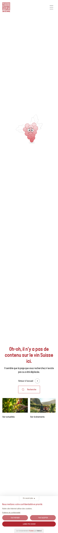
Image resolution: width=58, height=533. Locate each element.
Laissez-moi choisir (29, 524)
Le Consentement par (29, 530)
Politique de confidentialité (11, 512)
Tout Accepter (43, 518)
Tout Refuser (15, 518)
